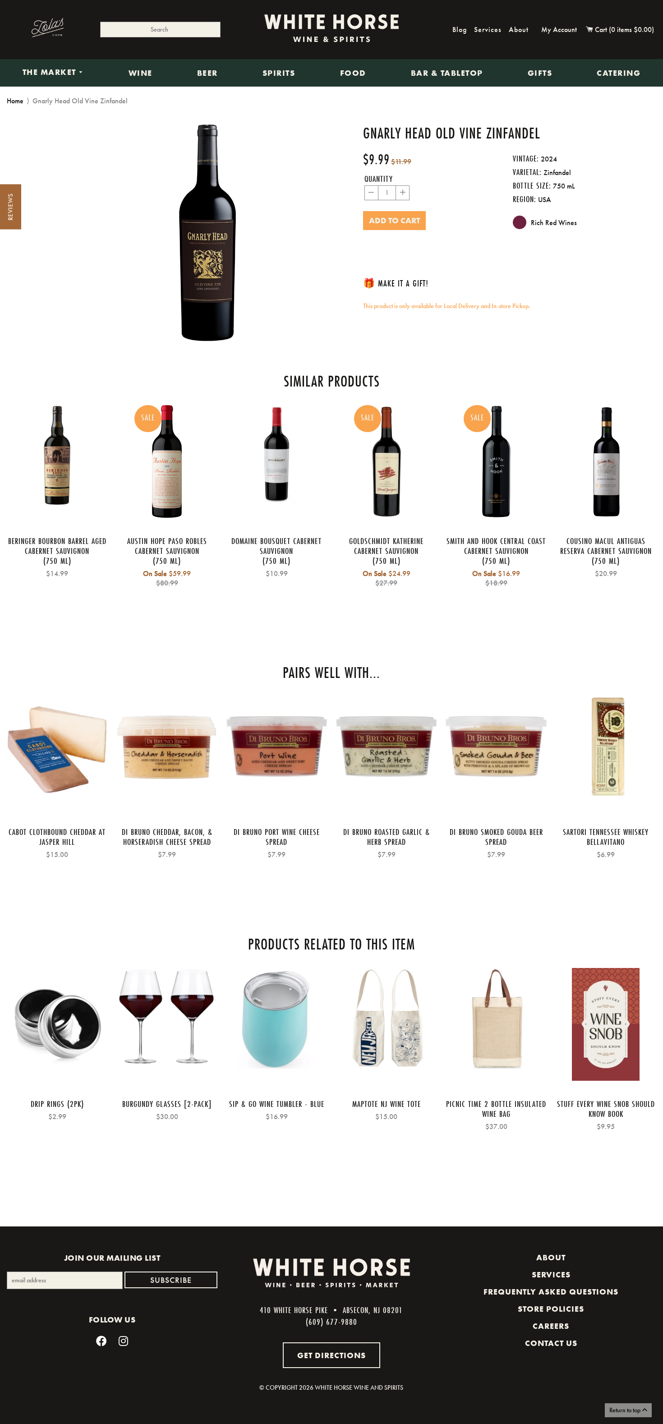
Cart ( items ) (623, 29)
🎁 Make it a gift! (395, 283)
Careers (551, 1326)
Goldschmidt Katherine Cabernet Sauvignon (386, 546)
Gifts (540, 73)
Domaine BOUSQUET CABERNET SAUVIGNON (276, 546)
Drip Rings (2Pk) (57, 1104)
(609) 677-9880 (331, 1321)
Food (353, 73)
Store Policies (551, 1309)
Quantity (378, 178)
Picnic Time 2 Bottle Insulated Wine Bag (496, 1109)
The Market (51, 72)
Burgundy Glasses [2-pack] (167, 1104)
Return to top (625, 1410)
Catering (618, 73)
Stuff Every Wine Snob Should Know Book (606, 1109)
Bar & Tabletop (447, 73)
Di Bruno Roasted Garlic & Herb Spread (386, 837)
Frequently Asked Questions (550, 1292)
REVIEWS (10, 207)
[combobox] (160, 29)
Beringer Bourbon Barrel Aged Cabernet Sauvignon (57, 546)
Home (15, 101)
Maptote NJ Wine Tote (386, 1104)
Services (488, 29)
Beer (207, 73)
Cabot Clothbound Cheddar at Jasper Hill (57, 837)
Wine (140, 73)
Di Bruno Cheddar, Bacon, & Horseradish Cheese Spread (167, 837)
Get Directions (331, 1355)
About (519, 29)
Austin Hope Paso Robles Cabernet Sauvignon (167, 546)
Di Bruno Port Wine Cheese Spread (277, 837)
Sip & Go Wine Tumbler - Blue (276, 1104)
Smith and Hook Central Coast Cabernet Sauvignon (496, 546)
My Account (559, 29)
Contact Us (551, 1343)
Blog (459, 29)
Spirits (278, 73)
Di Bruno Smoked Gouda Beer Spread (496, 837)
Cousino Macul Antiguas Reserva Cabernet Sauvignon (606, 546)
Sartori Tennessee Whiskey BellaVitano (606, 837)
